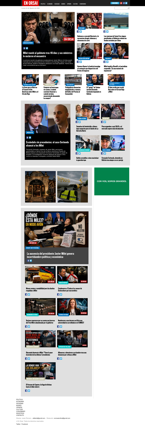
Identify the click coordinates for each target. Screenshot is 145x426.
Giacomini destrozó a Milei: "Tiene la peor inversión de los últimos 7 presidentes (39, 353)
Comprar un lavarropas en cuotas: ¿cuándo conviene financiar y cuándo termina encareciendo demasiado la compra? (52, 92)
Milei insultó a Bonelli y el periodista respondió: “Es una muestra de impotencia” (115, 68)
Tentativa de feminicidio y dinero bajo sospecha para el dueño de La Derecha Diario (87, 128)
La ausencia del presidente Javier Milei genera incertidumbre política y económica (50, 255)
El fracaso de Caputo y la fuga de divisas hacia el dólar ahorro (39, 385)
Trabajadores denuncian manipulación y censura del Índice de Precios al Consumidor (73, 90)
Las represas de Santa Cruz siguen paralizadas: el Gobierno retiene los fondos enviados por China (115, 38)
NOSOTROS (20, 413)
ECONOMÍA (49, 4)
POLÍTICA (43, 4)
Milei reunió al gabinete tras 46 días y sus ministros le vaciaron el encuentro (47, 54)
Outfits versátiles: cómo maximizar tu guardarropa (87, 159)
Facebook (25, 424)
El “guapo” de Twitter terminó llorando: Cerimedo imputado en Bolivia (94, 90)
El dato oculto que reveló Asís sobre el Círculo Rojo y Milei (116, 89)
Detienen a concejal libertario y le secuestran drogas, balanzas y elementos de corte (88, 38)
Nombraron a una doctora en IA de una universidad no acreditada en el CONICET (71, 321)
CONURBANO (83, 4)
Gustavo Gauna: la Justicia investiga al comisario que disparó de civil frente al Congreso (88, 68)
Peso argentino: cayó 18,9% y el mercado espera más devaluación (112, 127)
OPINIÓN (69, 4)
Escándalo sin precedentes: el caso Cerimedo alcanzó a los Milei (47, 144)
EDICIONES (115, 3)
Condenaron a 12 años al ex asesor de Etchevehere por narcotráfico (70, 289)
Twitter (18, 424)
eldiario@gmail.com (39, 418)
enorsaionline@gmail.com (62, 418)
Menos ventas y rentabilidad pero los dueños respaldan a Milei (40, 289)
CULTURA (75, 4)
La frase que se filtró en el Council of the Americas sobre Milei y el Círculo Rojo (30, 90)
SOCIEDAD (56, 4)
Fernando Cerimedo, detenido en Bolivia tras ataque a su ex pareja (112, 159)
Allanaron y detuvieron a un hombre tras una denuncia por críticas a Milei (72, 353)
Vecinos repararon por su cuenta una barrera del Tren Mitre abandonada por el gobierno (40, 321)
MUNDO (63, 4)
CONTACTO (20, 415)
